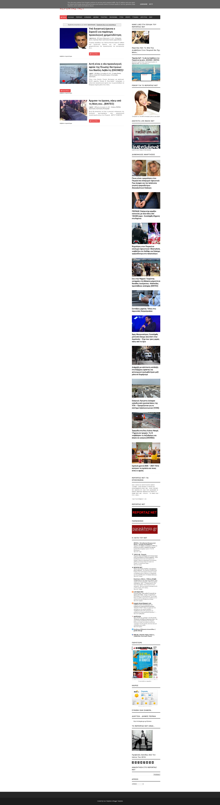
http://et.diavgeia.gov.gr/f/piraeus (142, 721)
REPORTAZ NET (72, 8)
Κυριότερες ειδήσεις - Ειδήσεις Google (145, 579)
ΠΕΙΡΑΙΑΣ (79, 17)
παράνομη (95, 39)
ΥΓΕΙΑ (121, 17)
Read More (95, 54)
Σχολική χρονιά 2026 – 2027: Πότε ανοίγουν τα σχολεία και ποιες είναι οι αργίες (145, 468)
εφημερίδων (149, 681)
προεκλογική (105, 39)
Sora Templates (107, 801)
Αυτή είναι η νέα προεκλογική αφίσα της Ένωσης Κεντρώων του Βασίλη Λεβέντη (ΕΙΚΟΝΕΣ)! (106, 67)
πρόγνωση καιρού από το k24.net (145, 706)
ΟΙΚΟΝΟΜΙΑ (113, 17)
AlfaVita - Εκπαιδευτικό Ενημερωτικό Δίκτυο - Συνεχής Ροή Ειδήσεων (145, 543)
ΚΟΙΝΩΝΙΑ (87, 17)
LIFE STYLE (143, 17)
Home (64, 17)
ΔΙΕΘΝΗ (96, 17)
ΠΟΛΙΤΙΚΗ (104, 17)
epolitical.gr (137, 616)
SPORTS (127, 17)
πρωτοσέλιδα (142, 681)
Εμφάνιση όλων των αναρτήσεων (106, 25)
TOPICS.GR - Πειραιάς (140, 554)
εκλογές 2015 (97, 75)
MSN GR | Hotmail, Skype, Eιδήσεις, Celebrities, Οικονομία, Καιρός (144, 635)
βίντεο (114, 107)
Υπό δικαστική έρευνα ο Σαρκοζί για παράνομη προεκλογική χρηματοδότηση (105, 31)
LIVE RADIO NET (138, 592)
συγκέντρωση (99, 108)
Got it (151, 4)
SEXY (150, 17)
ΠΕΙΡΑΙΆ (118, 107)
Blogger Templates (118, 801)
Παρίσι (100, 39)
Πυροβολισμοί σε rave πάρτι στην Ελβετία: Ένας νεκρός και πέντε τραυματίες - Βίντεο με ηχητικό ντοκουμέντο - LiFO (145, 582)
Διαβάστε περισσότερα (66, 56)
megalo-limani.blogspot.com (142, 603)
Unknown (94, 38)
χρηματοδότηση (117, 39)
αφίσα (115, 73)
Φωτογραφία (106, 108)
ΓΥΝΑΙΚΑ (135, 17)
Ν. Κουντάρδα (114, 75)
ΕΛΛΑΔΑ (71, 17)
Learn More (143, 4)
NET (93, 73)
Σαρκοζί (111, 39)
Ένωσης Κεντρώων (105, 75)
